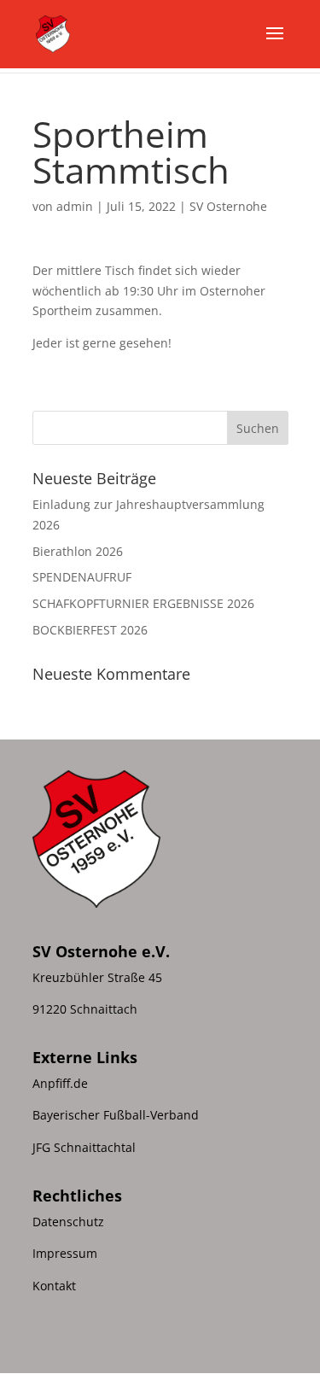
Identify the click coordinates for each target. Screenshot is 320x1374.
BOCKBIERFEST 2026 (90, 630)
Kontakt (54, 1286)
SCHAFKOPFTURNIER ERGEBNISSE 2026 (143, 603)
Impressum (64, 1253)
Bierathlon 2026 (77, 551)
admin (74, 206)
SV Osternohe (228, 206)
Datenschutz (68, 1221)
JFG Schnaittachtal (84, 1147)
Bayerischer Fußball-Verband (115, 1115)
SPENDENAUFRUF (81, 577)
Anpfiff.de (60, 1083)
